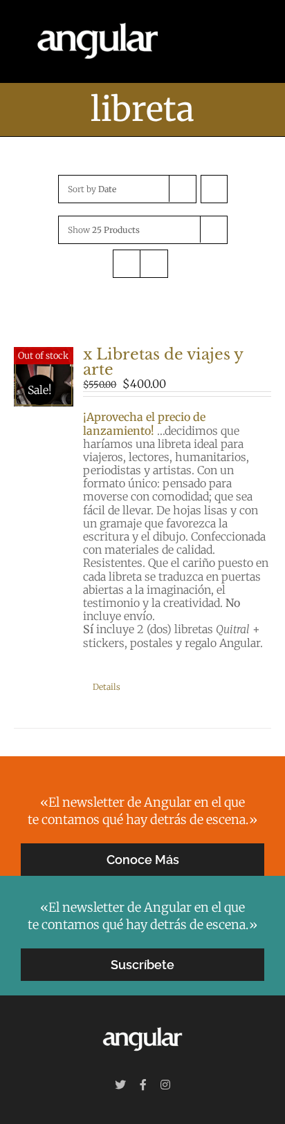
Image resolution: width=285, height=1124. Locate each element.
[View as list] (153, 263)
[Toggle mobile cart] (233, 42)
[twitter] (120, 1084)
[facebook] (143, 1084)
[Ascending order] (214, 189)
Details (106, 687)
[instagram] (165, 1084)
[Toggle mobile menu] (258, 42)
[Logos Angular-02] (143, 1025)
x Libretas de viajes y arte (163, 362)
